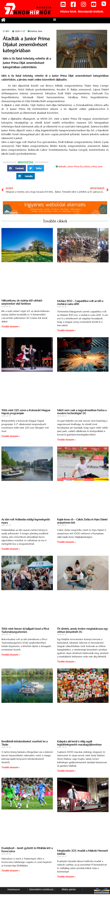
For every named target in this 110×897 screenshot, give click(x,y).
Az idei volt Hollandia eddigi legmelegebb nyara (25, 521)
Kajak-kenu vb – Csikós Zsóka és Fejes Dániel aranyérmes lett (82, 521)
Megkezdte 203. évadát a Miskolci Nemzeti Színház (82, 852)
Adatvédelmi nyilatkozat (41, 889)
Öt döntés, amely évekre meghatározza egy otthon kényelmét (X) (82, 630)
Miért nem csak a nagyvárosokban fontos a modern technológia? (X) (82, 411)
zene (100, 166)
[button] (104, 3)
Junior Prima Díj (74, 166)
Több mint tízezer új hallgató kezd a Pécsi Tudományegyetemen (25, 630)
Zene (40, 31)
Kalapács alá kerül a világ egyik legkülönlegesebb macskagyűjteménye (79, 743)
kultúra (87, 166)
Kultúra (33, 31)
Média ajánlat (69, 889)
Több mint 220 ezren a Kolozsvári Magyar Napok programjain (25, 411)
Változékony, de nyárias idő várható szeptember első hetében (21, 302)
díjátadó (62, 166)
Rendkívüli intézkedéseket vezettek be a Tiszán (24, 743)
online (94, 166)
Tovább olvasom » (10, 326)
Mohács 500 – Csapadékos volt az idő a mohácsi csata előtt (80, 302)
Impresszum (13, 889)
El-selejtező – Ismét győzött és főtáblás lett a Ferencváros (27, 849)
